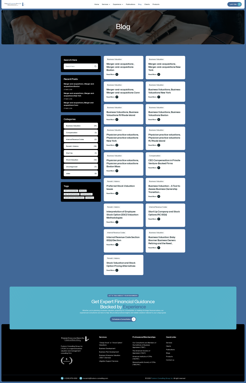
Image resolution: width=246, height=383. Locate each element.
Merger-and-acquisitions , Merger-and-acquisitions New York (164, 67)
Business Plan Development (109, 352)
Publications (130, 4)
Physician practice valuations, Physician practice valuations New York (122, 137)
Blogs (168, 353)
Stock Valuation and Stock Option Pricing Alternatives (120, 264)
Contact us (170, 360)
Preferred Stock (86, 194)
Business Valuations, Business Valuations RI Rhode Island (122, 113)
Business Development (107, 348)
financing (83, 191)
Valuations (89, 198)
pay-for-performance (72, 194)
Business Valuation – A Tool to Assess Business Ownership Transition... (164, 189)
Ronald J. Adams (113, 181)
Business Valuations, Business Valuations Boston (164, 113)
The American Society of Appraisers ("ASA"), (141, 352)
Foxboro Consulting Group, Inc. (162, 378)
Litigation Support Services (108, 361)
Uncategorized (81, 167)
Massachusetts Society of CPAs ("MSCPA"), (144, 363)
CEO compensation (71, 191)
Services (105, 4)
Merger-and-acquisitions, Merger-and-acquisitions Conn (123, 91)
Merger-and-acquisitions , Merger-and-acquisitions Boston (120, 67)
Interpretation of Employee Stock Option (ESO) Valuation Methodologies (122, 214)
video (81, 173)
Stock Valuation (81, 160)
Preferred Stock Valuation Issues (120, 187)
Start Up (81, 153)
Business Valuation (114, 59)
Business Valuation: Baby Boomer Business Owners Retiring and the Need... (161, 240)
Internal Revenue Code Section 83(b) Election (122, 239)
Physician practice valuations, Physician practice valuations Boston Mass (122, 163)
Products (156, 4)
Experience (117, 4)
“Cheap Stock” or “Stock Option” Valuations (111, 344)
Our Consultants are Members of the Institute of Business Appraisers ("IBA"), (144, 345)
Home (96, 4)
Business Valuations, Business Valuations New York (164, 91)
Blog (139, 4)
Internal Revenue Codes (158, 207)
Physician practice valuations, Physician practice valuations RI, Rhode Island (164, 137)
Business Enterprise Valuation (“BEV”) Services (109, 356)
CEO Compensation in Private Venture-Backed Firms (164, 162)
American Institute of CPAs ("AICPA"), (142, 357)
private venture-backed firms (74, 198)
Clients (147, 4)
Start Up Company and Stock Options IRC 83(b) (164, 213)
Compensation (154, 156)
